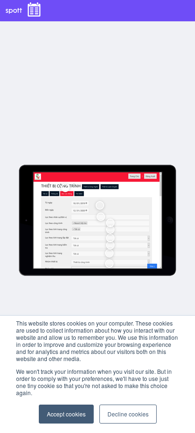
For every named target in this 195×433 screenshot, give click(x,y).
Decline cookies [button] (128, 414)
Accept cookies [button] (66, 414)
